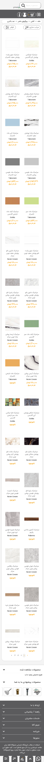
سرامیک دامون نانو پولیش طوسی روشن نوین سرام (32, 295)
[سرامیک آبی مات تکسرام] (12, 122)
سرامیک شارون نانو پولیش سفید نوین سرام (12, 253)
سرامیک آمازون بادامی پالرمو (31, 531)
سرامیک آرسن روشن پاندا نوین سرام (31, 374)
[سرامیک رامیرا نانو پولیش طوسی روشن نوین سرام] (12, 282)
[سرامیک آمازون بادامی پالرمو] (31, 519)
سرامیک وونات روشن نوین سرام (12, 643)
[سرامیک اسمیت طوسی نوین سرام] (12, 480)
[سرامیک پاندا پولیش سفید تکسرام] (31, 122)
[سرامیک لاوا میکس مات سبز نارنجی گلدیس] (12, 402)
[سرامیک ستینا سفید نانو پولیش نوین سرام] (31, 631)
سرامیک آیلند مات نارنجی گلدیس (12, 213)
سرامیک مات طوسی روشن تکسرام (31, 173)
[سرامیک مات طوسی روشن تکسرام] (31, 161)
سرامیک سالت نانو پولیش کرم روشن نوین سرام (12, 454)
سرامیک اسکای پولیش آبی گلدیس (31, 414)
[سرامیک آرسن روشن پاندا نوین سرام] (31, 363)
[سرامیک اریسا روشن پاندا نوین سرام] (12, 324)
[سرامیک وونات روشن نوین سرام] (12, 631)
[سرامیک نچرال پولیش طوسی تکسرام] (31, 83)
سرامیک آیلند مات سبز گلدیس (31, 335)
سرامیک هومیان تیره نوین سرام (12, 606)
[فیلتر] (6, 759)
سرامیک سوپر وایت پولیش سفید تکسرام (12, 56)
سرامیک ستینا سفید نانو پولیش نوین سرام (31, 643)
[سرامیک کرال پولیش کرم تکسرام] (12, 83)
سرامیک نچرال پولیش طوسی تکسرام (31, 95)
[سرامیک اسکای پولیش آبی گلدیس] (31, 402)
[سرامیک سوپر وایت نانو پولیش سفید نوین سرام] (31, 240)
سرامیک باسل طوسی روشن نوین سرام (32, 606)
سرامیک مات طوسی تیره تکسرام (12, 173)
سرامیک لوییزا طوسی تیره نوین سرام (12, 531)
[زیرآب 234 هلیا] (27, 691)
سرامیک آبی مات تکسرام (12, 134)
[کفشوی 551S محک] (37, 691)
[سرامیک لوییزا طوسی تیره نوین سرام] (12, 519)
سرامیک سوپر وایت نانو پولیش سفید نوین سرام (31, 253)
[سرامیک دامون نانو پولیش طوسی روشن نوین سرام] (31, 282)
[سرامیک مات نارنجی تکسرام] (12, 363)
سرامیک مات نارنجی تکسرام (12, 374)
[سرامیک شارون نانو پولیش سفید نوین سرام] (12, 240)
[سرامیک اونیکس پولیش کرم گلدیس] (31, 44)
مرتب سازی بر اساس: (34, 27)
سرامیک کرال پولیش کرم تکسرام (13, 95)
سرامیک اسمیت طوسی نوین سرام (12, 492)
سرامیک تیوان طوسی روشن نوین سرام (31, 567)
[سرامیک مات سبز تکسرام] (31, 201)
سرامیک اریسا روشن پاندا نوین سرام (13, 335)
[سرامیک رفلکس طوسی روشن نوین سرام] (12, 555)
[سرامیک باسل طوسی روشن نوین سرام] (31, 594)
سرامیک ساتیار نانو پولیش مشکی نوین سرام (31, 454)
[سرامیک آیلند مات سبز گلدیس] (31, 324)
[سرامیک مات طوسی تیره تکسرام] (12, 161)
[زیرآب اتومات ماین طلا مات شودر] (17, 691)
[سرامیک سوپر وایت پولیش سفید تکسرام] (12, 44)
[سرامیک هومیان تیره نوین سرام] (12, 594)
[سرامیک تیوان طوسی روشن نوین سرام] (31, 555)
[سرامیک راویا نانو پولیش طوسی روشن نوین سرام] (31, 480)
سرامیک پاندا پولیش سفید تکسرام (32, 134)
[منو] (39, 14)
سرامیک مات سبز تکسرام (31, 213)
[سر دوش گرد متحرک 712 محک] (8, 691)
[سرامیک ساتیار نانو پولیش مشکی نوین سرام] (31, 441)
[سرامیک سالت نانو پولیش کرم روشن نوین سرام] (12, 441)
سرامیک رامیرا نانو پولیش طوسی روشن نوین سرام (13, 295)
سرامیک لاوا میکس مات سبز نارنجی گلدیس (12, 415)
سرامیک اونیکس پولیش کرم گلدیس (31, 56)
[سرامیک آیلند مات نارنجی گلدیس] (12, 201)
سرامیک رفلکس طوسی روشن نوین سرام (12, 569)
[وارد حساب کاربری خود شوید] (24, 14)
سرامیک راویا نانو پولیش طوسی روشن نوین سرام (32, 493)
